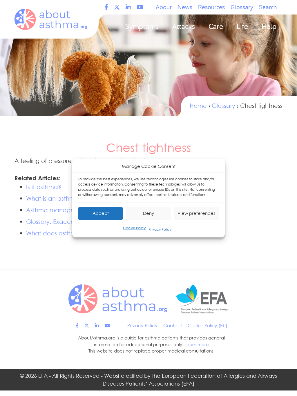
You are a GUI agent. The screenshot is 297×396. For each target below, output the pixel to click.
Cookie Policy (134, 227)
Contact (172, 325)
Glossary (242, 7)
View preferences (196, 213)
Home (198, 106)
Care (216, 26)
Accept (101, 213)
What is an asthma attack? (64, 199)
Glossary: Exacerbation (58, 222)
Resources (211, 7)
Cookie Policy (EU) (207, 325)
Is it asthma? (43, 187)
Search (268, 7)
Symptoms (142, 26)
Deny (148, 213)
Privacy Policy (159, 229)
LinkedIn (128, 7)
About (164, 7)
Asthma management (57, 210)
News (185, 7)
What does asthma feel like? (66, 233)
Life (242, 26)
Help (269, 26)
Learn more (196, 344)
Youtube (140, 7)
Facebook (106, 7)
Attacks (183, 26)
